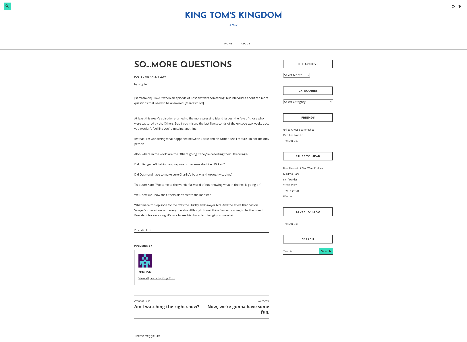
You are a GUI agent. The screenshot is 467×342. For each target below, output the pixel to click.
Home (228, 43)
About (245, 43)
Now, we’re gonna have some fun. (238, 307)
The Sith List (290, 140)
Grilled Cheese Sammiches (298, 129)
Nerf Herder (290, 179)
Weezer (287, 196)
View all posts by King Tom (156, 278)
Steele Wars (290, 185)
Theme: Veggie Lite (147, 336)
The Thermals (291, 190)
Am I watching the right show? (166, 304)
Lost (148, 230)
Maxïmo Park (291, 174)
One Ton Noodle (293, 135)
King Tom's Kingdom (233, 16)
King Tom (143, 84)
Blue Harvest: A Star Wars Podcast (303, 168)
